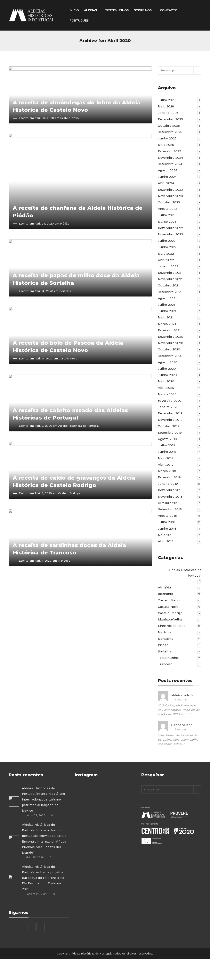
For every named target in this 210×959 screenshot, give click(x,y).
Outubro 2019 (168, 426)
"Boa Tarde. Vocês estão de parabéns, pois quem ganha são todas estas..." (178, 739)
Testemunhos (117, 10)
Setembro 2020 (170, 356)
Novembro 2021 (170, 279)
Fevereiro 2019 (169, 477)
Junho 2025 (167, 138)
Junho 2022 (167, 247)
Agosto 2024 (167, 170)
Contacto (168, 10)
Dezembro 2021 (170, 273)
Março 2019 (167, 471)
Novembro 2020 (170, 343)
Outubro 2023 (169, 202)
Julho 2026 (167, 100)
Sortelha (65, 291)
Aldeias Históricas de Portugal (78, 425)
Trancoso (64, 560)
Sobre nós (143, 10)
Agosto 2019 (167, 439)
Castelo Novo (69, 118)
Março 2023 (167, 222)
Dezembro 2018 (170, 490)
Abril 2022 (166, 260)
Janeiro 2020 (168, 407)
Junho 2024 (167, 177)
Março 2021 (167, 324)
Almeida (164, 587)
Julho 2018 (166, 522)
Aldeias (91, 10)
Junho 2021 (167, 311)
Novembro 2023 (170, 196)
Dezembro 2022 (170, 228)
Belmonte (165, 594)
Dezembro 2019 (170, 413)
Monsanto (165, 639)
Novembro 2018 (170, 496)
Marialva (164, 632)
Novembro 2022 (170, 234)
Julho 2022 (167, 241)
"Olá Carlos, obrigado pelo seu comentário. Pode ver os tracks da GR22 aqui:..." (179, 710)
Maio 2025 (166, 145)
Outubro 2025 (169, 126)
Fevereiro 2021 (169, 330)
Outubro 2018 (168, 503)
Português (79, 20)
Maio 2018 (165, 535)
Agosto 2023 (167, 209)
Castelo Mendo (169, 600)
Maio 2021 (165, 317)
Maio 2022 (166, 253)
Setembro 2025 (170, 132)
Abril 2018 (165, 541)
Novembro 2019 (170, 420)
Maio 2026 (166, 106)
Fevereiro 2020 (169, 401)
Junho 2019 (167, 452)
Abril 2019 (165, 464)
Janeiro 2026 (168, 113)
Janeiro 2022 (168, 266)
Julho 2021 (166, 305)
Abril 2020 (166, 388)
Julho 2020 (167, 369)
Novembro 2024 (170, 158)
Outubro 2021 (168, 285)
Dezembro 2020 (170, 337)
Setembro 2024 (170, 164)
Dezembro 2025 (170, 119)
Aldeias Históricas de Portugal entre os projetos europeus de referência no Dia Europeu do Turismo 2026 (43, 878)
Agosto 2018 (167, 516)
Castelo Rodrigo (69, 493)
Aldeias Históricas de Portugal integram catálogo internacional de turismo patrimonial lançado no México (43, 799)
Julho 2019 (166, 445)
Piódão (64, 223)
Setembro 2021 (170, 292)
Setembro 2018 (170, 509)
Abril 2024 (166, 183)
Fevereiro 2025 (169, 151)
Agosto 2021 (167, 298)
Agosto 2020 (167, 362)
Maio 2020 (166, 381)
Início (74, 10)
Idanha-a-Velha (170, 619)
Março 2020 (167, 394)
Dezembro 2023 (170, 190)
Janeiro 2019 (168, 484)
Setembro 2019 (170, 432)
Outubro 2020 (169, 349)
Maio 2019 (165, 458)
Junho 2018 (167, 528)
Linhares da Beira (172, 626)
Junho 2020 (167, 375)
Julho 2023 (167, 215)
